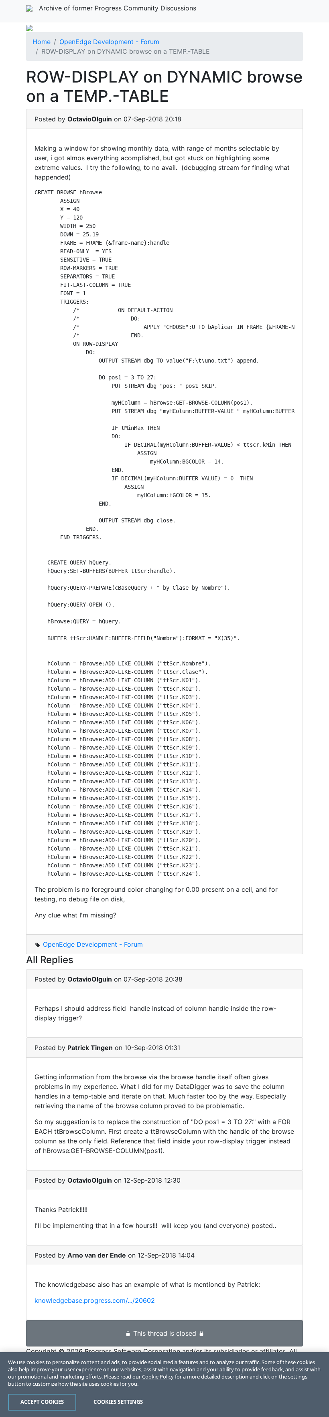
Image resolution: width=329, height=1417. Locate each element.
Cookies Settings (118, 1401)
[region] (164, 1384)
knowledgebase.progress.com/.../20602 (95, 1300)
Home (41, 42)
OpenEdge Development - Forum (109, 42)
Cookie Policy (158, 1376)
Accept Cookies (42, 1401)
